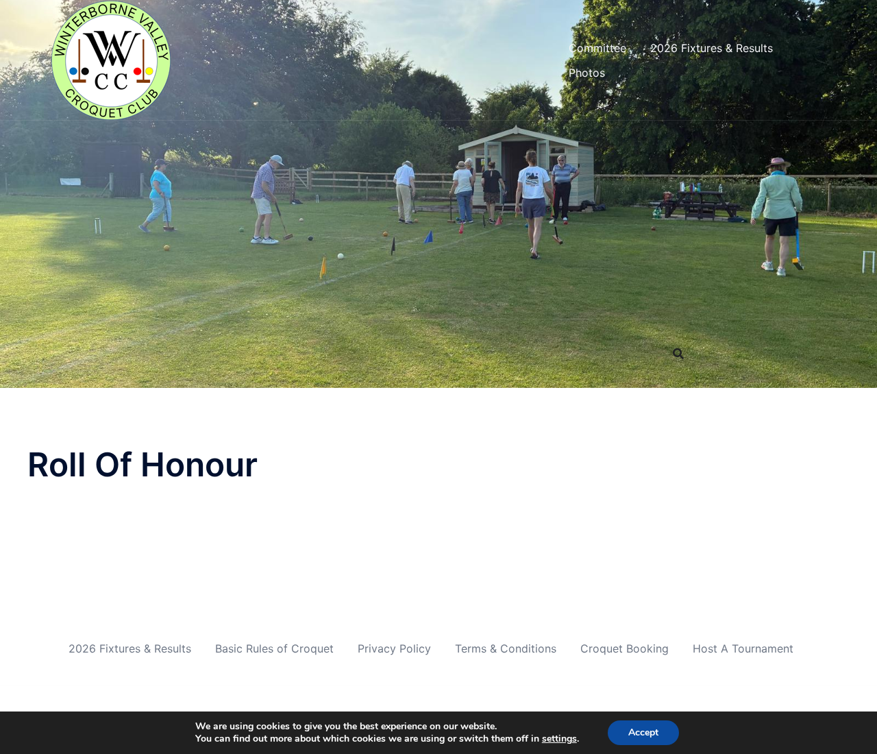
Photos (587, 73)
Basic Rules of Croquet (274, 648)
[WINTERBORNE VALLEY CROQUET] (111, 59)
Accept (643, 732)
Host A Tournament (743, 648)
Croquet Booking (624, 648)
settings (559, 739)
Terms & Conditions (505, 648)
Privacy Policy (394, 648)
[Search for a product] (678, 353)
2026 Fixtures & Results (711, 48)
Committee (597, 48)
